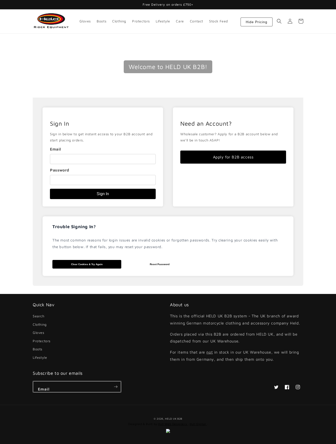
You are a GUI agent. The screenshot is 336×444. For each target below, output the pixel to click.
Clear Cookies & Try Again (87, 264)
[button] (279, 21)
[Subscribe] (115, 387)
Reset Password (159, 264)
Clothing (40, 324)
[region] (103, 156)
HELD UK (170, 418)
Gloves (38, 332)
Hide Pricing (256, 22)
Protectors (41, 341)
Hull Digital (198, 424)
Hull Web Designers (172, 424)
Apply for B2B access (233, 157)
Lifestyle (40, 357)
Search (39, 316)
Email (55, 149)
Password (59, 170)
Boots (37, 349)
